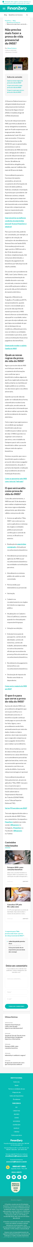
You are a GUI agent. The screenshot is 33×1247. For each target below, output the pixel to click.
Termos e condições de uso (16, 1089)
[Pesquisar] (27, 14)
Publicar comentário (16, 1006)
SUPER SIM (16, 1125)
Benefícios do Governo (16, 15)
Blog (5, 15)
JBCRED (16, 1114)
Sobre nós (16, 1082)
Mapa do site (16, 1092)
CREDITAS (16, 1111)
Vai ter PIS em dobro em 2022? (16, 808)
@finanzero (14, 825)
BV (16, 1107)
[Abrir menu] (4, 8)
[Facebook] (8, 1177)
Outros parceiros (16, 1135)
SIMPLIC (16, 1128)
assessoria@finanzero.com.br (16, 1162)
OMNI (16, 1118)
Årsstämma (16, 1099)
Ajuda (16, 1085)
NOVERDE (16, 1121)
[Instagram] (19, 1177)
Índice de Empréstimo (16, 1096)
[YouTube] (25, 1177)
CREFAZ (16, 1132)
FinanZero (8, 20)
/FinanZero (17, 828)
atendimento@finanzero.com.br (16, 1156)
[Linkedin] (14, 1177)
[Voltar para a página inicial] (17, 8)
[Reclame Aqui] (15, 1187)
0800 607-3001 (19, 1166)
